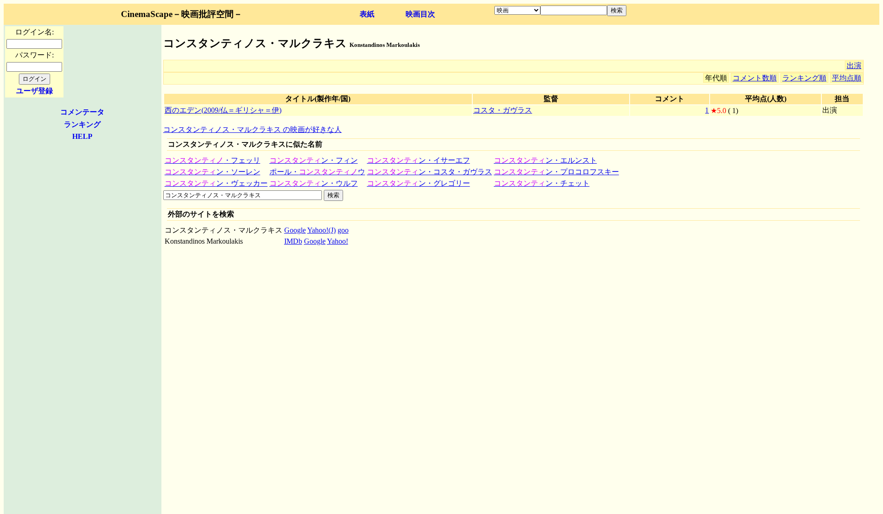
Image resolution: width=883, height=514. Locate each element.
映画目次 (420, 14)
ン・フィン (313, 160)
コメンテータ (82, 112)
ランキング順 (804, 78)
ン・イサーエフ (418, 160)
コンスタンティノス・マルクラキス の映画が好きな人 (252, 129)
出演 (854, 65)
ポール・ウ (317, 172)
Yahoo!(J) (321, 230)
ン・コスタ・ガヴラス (429, 172)
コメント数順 (755, 78)
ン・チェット (542, 183)
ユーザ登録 (34, 91)
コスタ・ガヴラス (502, 110)
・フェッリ (212, 160)
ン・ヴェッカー (216, 183)
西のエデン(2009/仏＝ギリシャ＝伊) (223, 110)
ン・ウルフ (313, 183)
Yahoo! (337, 241)
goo (343, 230)
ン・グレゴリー (418, 183)
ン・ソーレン (212, 172)
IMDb (293, 241)
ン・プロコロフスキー (556, 172)
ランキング (82, 124)
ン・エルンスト (545, 160)
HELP (82, 136)
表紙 (367, 14)
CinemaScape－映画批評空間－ (181, 14)
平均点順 (846, 78)
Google (295, 230)
